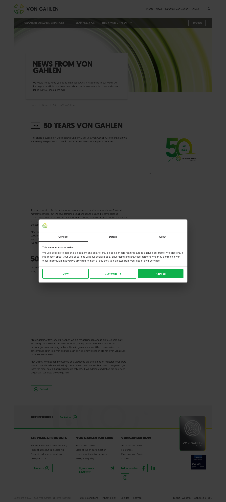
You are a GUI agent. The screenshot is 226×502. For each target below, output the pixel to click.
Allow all (161, 273)
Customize (111, 273)
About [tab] (162, 236)
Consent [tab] (63, 236)
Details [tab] (113, 236)
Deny (65, 273)
